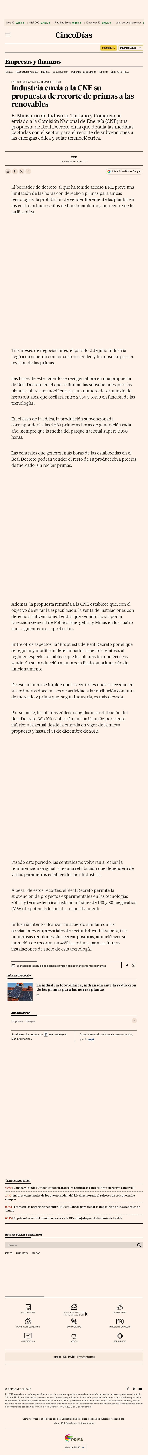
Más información (21, 1038)
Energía (30, 1021)
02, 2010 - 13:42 (73, 161)
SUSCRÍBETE (108, 48)
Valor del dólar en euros (128, 22)
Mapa (56, 1423)
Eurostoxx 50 (93, 22)
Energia (45, 72)
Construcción (60, 72)
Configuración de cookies (74, 1419)
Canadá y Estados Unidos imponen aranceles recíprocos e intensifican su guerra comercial (74, 1188)
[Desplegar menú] (8, 35)
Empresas (17, 1021)
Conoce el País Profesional (74, 1356)
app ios (74, 1341)
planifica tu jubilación (28, 1327)
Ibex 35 (10, 22)
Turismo (103, 72)
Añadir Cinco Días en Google (126, 171)
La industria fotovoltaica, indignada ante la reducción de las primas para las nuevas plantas (86, 987)
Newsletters (71, 1423)
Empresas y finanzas (33, 62)
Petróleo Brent (63, 22)
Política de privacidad (99, 1419)
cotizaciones (28, 1341)
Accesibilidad (117, 1419)
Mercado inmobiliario (83, 72)
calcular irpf (28, 1312)
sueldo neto (120, 1312)
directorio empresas (119, 1327)
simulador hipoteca (74, 1312)
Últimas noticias (120, 72)
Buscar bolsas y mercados (23, 1234)
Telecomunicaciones (27, 72)
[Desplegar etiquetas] (134, 1020)
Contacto (27, 1419)
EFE (74, 157)
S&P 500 (34, 22)
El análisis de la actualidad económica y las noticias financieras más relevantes (61, 965)
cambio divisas (74, 1327)
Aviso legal (38, 1419)
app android (120, 1341)
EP (37, 995)
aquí (91, 1039)
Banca (9, 72)
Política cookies (53, 1419)
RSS (63, 1423)
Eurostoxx (22, 1253)
